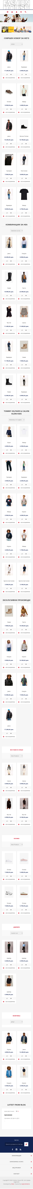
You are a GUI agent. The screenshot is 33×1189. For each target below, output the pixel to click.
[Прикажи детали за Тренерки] (8, 159)
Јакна (8, 67)
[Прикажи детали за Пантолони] (24, 159)
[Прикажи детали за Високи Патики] (24, 125)
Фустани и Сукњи (16, 750)
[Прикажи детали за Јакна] (8, 56)
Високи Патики (24, 136)
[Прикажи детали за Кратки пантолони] (8, 569)
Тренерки (9, 171)
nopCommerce (25, 1184)
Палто (24, 288)
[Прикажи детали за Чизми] (8, 277)
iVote (12, 1184)
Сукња (24, 322)
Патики (9, 101)
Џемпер (9, 958)
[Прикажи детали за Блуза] (8, 431)
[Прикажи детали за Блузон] (24, 500)
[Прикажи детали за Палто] (24, 277)
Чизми (9, 288)
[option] (16, 18)
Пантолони (24, 171)
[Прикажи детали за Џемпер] (8, 947)
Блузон (24, 512)
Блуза (9, 442)
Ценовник (8, 1115)
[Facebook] (12, 1149)
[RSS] (20, 1149)
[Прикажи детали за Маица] (24, 90)
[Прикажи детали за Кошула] (24, 242)
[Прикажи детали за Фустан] (8, 311)
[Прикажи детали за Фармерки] (24, 56)
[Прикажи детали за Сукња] (24, 311)
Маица (24, 101)
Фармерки (24, 67)
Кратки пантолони (9, 581)
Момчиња (16, 1016)
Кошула (24, 253)
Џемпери (16, 927)
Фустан (9, 322)
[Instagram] (16, 1149)
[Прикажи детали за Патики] (8, 90)
